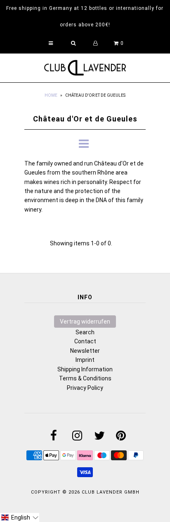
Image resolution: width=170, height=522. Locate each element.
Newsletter (85, 350)
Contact (85, 341)
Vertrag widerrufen (85, 321)
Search (85, 332)
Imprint (85, 360)
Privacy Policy (85, 388)
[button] (19, 517)
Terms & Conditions (85, 378)
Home (51, 95)
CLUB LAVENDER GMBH (110, 492)
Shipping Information (85, 369)
